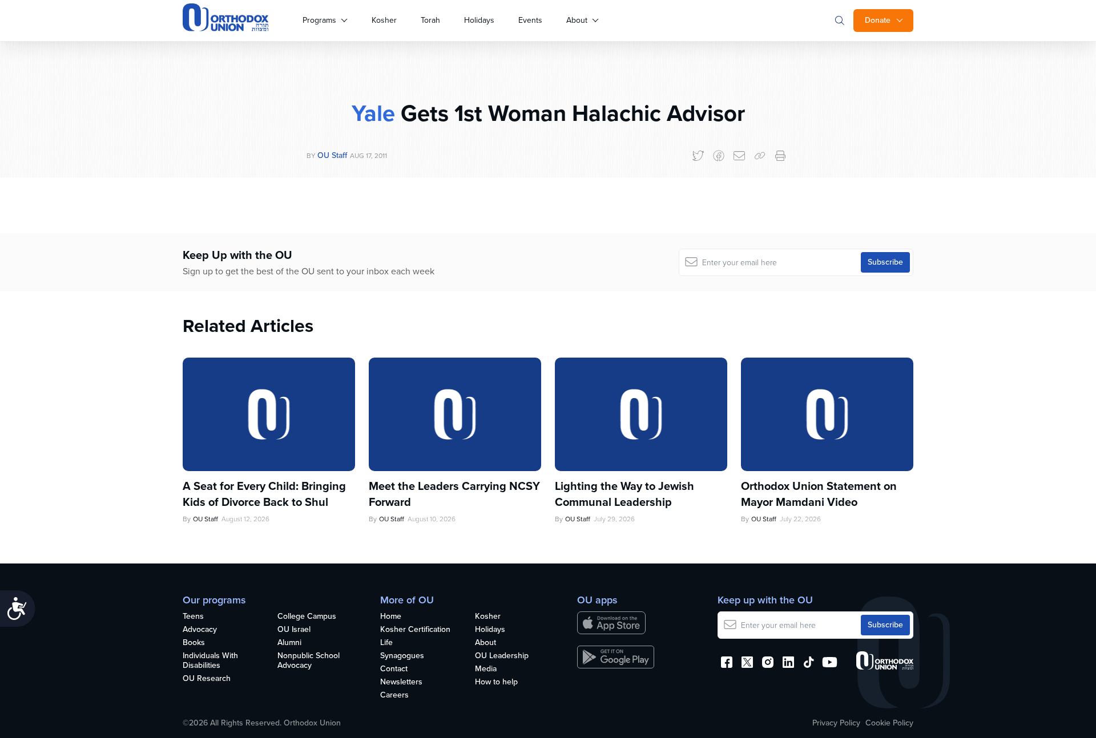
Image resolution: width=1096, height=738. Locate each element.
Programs (319, 20)
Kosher (384, 20)
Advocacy (200, 630)
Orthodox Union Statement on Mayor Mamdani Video (819, 494)
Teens (193, 616)
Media (486, 669)
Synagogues (402, 656)
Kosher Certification (415, 630)
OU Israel (294, 630)
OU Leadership (502, 656)
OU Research (207, 679)
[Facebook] (719, 156)
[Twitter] (698, 156)
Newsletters (401, 682)
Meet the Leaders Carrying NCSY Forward (454, 494)
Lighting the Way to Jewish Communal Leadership (624, 494)
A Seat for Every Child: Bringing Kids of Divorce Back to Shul (264, 494)
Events (530, 20)
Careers (394, 695)
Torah (430, 20)
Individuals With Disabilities (210, 661)
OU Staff (332, 155)
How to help (496, 682)
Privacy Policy (836, 723)
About (576, 20)
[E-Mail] (739, 156)
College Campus (306, 616)
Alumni (289, 643)
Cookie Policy (889, 723)
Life (386, 643)
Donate (877, 20)
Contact (394, 669)
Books (194, 643)
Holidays (479, 20)
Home (390, 616)
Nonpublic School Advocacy (308, 661)
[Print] (780, 156)
